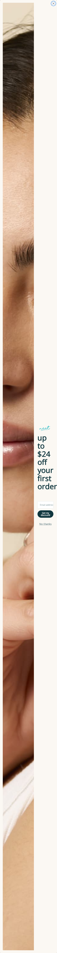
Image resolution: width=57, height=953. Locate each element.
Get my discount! (45, 514)
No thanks (45, 524)
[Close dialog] (53, 3)
